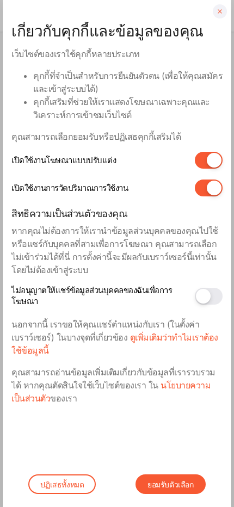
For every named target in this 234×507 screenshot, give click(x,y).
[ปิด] (220, 11)
